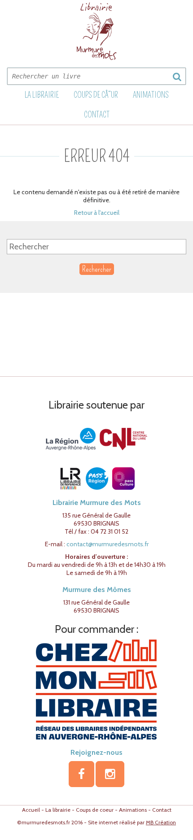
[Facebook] (81, 774)
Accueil (31, 809)
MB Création (161, 822)
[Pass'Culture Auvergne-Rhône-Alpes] (123, 478)
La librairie (42, 95)
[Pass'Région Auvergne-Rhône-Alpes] (97, 478)
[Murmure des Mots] (96, 31)
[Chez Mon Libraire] (96, 689)
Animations (151, 95)
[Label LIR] (70, 478)
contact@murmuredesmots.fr (107, 544)
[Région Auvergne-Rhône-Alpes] (71, 439)
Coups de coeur (95, 809)
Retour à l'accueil (96, 213)
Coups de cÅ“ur (96, 95)
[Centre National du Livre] (123, 439)
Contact (97, 115)
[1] (177, 77)
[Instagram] (110, 774)
